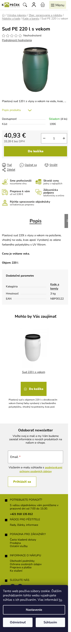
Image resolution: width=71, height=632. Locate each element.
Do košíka (35, 151)
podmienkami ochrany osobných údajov (41, 469)
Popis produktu (11, 110)
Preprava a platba (20, 567)
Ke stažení (16, 571)
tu (60, 600)
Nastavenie (34, 610)
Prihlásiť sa (22, 482)
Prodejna (15, 543)
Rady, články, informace (24, 525)
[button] (33, 394)
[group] (34, 367)
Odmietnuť (18, 622)
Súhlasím (50, 622)
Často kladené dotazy (23, 540)
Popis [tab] (36, 221)
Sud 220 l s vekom (33, 372)
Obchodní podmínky (22, 561)
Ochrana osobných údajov (26, 564)
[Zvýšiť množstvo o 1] (64, 138)
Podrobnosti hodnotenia (17, 40)
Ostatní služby (19, 546)
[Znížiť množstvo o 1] (44, 138)
